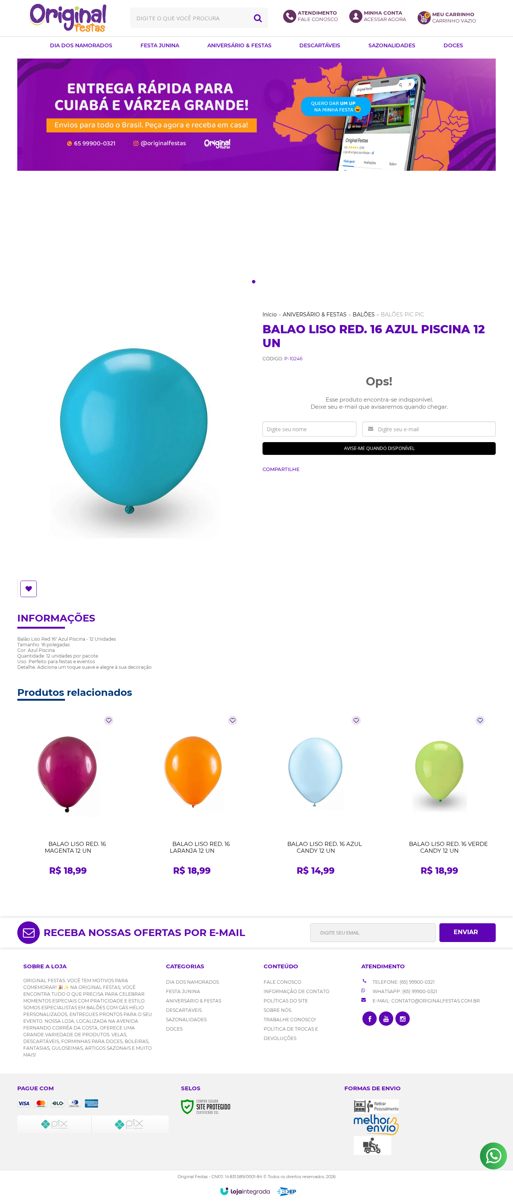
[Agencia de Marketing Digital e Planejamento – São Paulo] (286, 1191)
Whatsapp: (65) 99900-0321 (404, 991)
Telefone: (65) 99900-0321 (403, 982)
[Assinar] (467, 932)
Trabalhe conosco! (290, 1019)
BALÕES (364, 314)
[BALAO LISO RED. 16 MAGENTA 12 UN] (68, 798)
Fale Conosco (282, 982)
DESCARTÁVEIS (184, 1010)
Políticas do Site (286, 1001)
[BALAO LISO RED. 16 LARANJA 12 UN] (192, 798)
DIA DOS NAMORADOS (192, 982)
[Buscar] (257, 18)
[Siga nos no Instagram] (402, 1018)
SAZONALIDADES (186, 1019)
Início (270, 314)
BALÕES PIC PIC (402, 314)
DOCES (174, 1029)
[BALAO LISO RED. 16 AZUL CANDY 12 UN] (315, 798)
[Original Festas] (67, 18)
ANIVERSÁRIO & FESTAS (315, 314)
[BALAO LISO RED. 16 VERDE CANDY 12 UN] (439, 798)
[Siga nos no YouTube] (386, 1018)
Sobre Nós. (278, 1010)
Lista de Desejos (29, 589)
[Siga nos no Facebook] (369, 1018)
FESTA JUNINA (183, 991)
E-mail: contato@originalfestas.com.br (425, 1001)
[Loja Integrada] (245, 1191)
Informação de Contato (296, 991)
